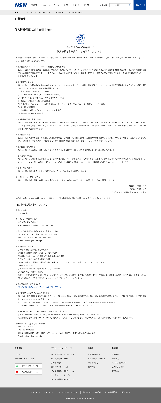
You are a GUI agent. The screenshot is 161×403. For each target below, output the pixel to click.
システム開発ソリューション (62, 354)
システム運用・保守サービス (62, 379)
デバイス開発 (56, 363)
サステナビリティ (44, 13)
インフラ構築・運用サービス (62, 371)
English (104, 5)
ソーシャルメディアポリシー (69, 392)
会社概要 (115, 354)
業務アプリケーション (60, 367)
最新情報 (18, 348)
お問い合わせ (140, 5)
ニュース (18, 354)
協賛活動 (115, 371)
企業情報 (30, 13)
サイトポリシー (49, 392)
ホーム (19, 13)
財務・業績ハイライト (96, 359)
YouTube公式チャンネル (30, 372)
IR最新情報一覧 (94, 354)
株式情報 (91, 367)
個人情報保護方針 (111, 392)
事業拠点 (115, 359)
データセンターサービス (60, 375)
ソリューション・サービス (61, 348)
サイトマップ (35, 392)
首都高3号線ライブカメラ (30, 366)
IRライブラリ (93, 363)
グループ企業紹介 (119, 363)
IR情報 (90, 348)
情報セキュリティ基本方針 (91, 392)
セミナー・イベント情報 (24, 359)
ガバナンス (59, 13)
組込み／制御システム (60, 359)
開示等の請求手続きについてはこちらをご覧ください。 (40, 287)
